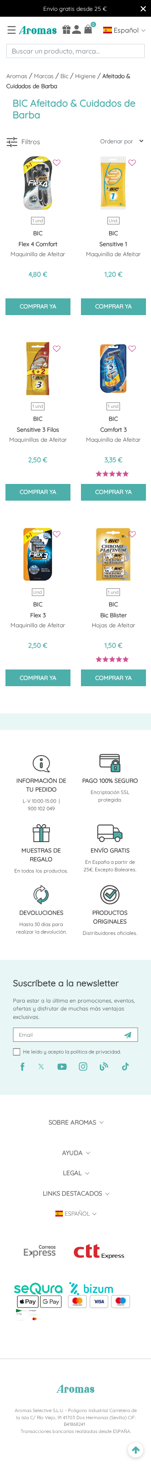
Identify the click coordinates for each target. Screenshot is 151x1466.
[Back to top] (136, 1450)
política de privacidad (95, 1052)
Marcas (44, 76)
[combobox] (75, 51)
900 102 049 (41, 808)
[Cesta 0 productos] (88, 29)
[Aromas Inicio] (37, 30)
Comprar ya (38, 306)
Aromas (17, 76)
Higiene (86, 76)
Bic (65, 76)
